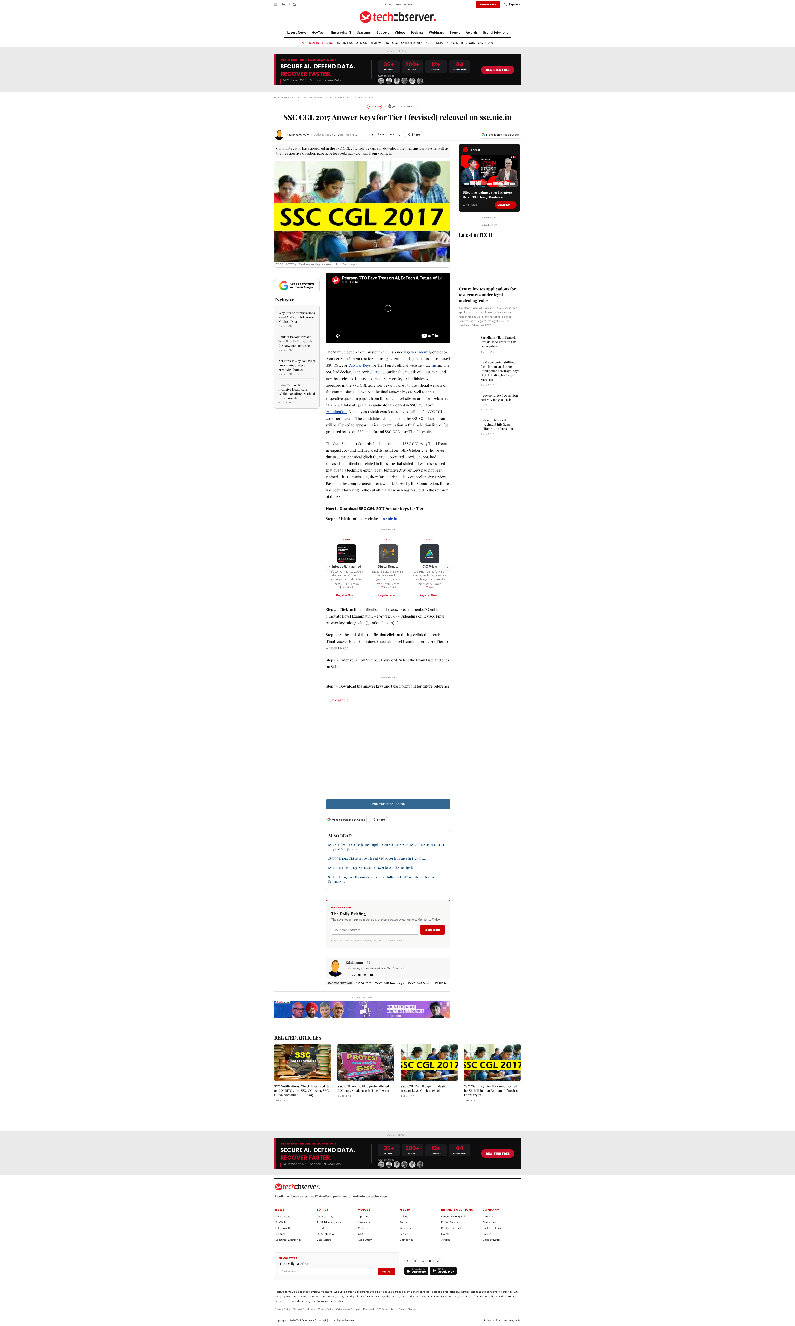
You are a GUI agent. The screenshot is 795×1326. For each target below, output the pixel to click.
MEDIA (405, 1209)
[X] (365, 974)
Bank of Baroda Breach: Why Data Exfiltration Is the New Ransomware (295, 341)
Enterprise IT (282, 1228)
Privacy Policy (282, 1309)
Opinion (363, 1216)
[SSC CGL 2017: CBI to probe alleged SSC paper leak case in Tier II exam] (366, 1063)
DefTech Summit (451, 1228)
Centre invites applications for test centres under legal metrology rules (487, 294)
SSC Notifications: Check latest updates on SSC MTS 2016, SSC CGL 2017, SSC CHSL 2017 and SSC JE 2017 (302, 1090)
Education (289, 97)
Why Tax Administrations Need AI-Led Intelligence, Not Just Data (296, 317)
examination (336, 411)
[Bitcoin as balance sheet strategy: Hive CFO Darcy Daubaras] (489, 171)
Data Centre (324, 1239)
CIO (360, 1228)
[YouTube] (430, 1261)
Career (487, 1234)
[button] (289, 4)
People (404, 1234)
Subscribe (432, 930)
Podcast (405, 1222)
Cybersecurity (325, 1216)
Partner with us (492, 1228)
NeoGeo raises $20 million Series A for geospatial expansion (499, 399)
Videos (404, 1216)
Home (277, 97)
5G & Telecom (325, 1234)
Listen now (503, 204)
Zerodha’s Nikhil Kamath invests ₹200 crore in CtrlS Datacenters (499, 341)
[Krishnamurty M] (279, 135)
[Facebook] (347, 974)
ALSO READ (340, 835)
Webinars (405, 1228)
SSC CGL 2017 (363, 983)
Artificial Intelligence (329, 1222)
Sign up (386, 1271)
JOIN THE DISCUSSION (388, 804)
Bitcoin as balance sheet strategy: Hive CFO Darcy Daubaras (488, 194)
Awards (445, 1239)
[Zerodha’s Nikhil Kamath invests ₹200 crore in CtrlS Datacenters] (468, 344)
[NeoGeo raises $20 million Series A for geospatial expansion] (468, 402)
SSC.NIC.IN (440, 983)
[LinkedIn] (423, 1261)
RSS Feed (382, 1309)
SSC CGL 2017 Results (419, 983)
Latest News (282, 1216)
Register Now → (346, 595)
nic (434, 365)
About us (488, 1216)
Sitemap (412, 1309)
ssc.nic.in (389, 518)
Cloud (320, 1228)
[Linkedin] (353, 974)
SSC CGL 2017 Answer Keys (389, 983)
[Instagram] (438, 1261)
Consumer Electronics (288, 1239)
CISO (361, 1234)
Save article (338, 700)
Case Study (365, 1239)
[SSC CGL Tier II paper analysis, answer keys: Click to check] (429, 1063)
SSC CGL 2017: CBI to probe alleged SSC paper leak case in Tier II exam (378, 858)
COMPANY (491, 1209)
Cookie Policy (325, 1309)
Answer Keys (360, 365)
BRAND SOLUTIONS (457, 1209)
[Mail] (359, 974)
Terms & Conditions (304, 1309)
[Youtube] (371, 974)
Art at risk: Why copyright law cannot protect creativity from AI (296, 365)
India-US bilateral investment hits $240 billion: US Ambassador (497, 424)
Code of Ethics (492, 1239)
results (379, 371)
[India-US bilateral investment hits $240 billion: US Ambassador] (468, 427)
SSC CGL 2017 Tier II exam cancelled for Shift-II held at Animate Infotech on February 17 (491, 1090)
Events (445, 1234)
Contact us (489, 1222)
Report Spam (397, 1309)
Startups (280, 1234)
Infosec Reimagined (453, 1216)
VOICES (364, 1209)
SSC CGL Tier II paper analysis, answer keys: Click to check (370, 868)
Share (416, 134)
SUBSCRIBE (488, 4)
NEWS (280, 1209)
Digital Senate (449, 1222)
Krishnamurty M (299, 134)
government (417, 351)
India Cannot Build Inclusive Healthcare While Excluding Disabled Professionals (296, 391)
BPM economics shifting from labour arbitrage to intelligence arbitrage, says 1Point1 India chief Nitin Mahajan (500, 371)
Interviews (364, 1222)
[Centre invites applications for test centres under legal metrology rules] (489, 260)
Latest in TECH (475, 234)
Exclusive (284, 299)
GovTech (280, 1222)
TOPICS (323, 1209)
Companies (406, 1239)
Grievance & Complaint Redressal (355, 1309)
